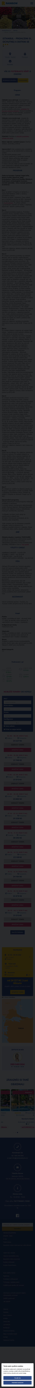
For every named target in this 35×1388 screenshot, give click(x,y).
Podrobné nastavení (17, 1382)
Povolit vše (17, 1378)
